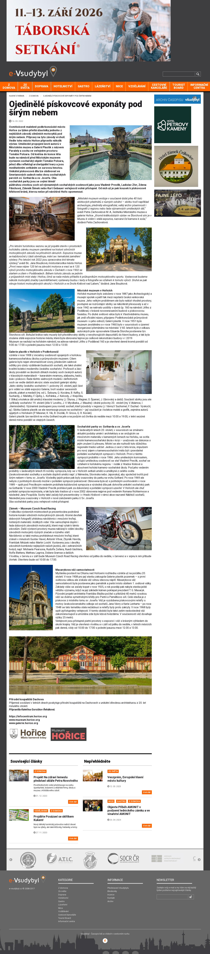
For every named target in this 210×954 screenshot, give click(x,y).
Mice (119, 86)
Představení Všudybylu (118, 888)
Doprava (41, 86)
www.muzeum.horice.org (24, 719)
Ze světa (25, 86)
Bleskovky (112, 891)
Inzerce (110, 894)
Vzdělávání (137, 86)
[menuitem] (9, 86)
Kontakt (111, 898)
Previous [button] (10, 859)
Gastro (83, 86)
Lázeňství (102, 86)
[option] (28, 860)
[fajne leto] (177, 202)
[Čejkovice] (176, 166)
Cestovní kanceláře (159, 86)
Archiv (110, 901)
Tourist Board (178, 86)
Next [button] (199, 859)
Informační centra (66, 921)
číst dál (73, 802)
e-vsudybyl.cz (15, 888)
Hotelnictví (63, 86)
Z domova (9, 86)
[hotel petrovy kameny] (172, 124)
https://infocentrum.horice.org (28, 716)
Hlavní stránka (16, 96)
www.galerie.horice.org (23, 723)
